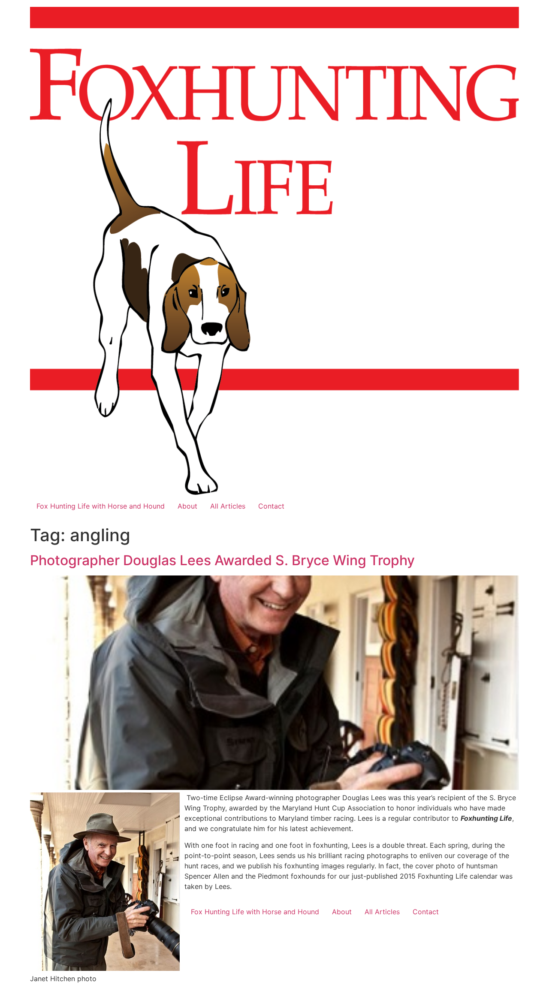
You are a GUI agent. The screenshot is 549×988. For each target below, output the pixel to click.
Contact (271, 506)
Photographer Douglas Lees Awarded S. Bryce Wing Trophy (222, 560)
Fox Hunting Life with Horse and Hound (100, 506)
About (187, 506)
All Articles (227, 506)
